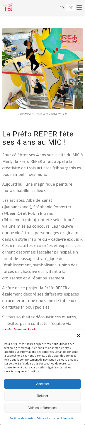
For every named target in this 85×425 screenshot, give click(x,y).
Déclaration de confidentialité (55, 418)
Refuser (42, 396)
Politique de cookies (22, 418)
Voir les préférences (42, 408)
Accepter (42, 384)
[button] (78, 335)
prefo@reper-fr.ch (19, 329)
